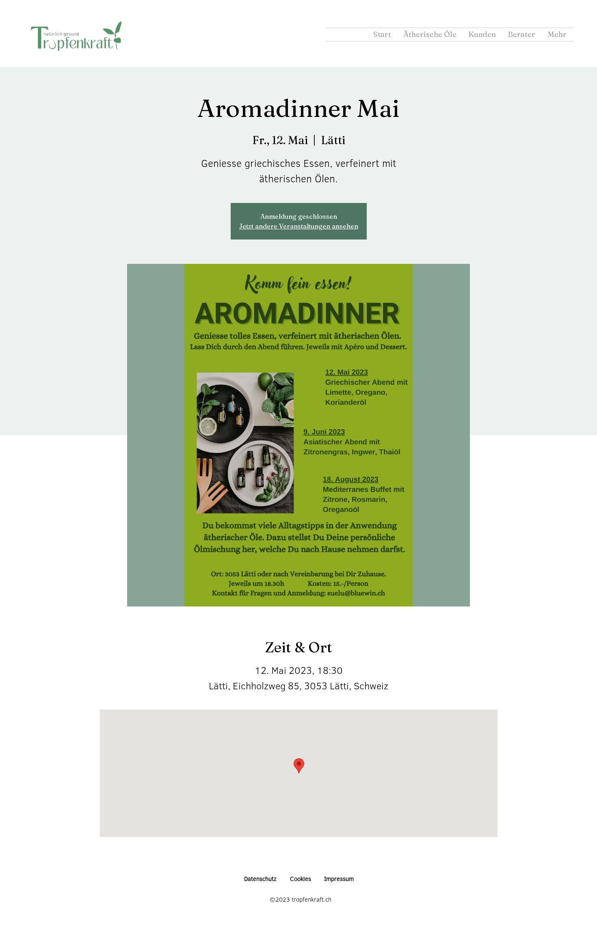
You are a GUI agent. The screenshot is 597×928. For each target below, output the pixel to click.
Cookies (300, 878)
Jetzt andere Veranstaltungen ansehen (298, 226)
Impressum (339, 878)
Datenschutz (260, 878)
